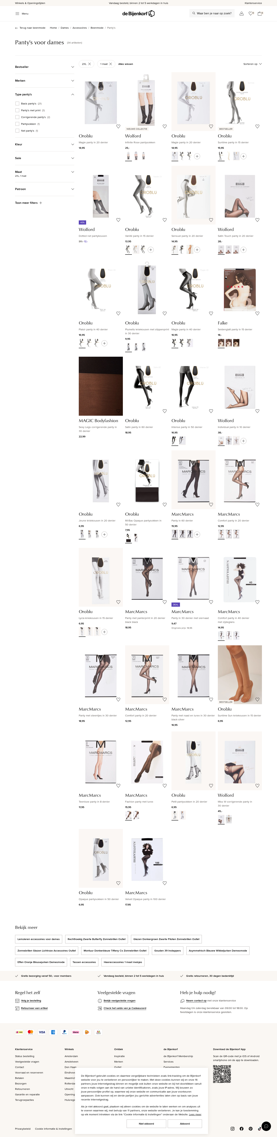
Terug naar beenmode (32, 27)
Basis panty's (31, 103)
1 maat (104, 63)
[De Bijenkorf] (138, 13)
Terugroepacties (24, 1099)
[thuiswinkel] (98, 1034)
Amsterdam (71, 1056)
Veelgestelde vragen (27, 1061)
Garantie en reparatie (27, 1094)
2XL (84, 63)
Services (169, 1061)
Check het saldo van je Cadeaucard (125, 1008)
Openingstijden (74, 1094)
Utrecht (69, 1088)
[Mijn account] (241, 13)
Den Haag (70, 1067)
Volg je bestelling (31, 1000)
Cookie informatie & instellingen (53, 1128)
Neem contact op (196, 1000)
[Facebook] (241, 1128)
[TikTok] (259, 1128)
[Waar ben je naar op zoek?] (194, 13)
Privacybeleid (23, 1128)
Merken (118, 1061)
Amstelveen (71, 1061)
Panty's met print (33, 110)
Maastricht (71, 1077)
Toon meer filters (26, 203)
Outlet (117, 1067)
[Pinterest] (250, 1128)
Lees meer (195, 1114)
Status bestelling (24, 1056)
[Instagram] (232, 1128)
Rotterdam (71, 1083)
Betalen (19, 1077)
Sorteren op (250, 63)
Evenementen (172, 1067)
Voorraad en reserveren (29, 1072)
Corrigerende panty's (35, 117)
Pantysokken (30, 123)
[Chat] (266, 1126)
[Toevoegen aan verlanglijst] (118, 126)
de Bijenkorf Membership (178, 1056)
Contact (19, 1067)
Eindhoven (71, 1072)
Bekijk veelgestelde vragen (119, 1000)
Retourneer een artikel (34, 1008)
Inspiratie (119, 1056)
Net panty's (29, 130)
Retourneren (22, 1088)
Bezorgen (21, 1083)
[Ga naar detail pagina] (197, 156)
